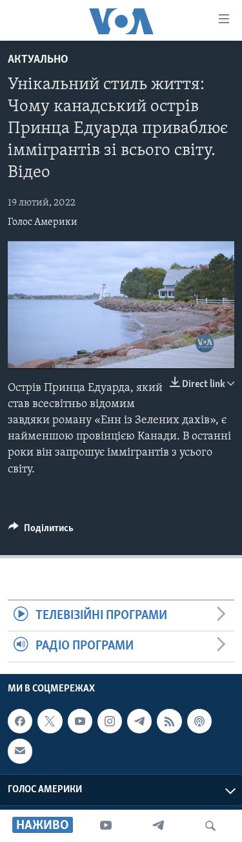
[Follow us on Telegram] (139, 721)
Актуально (38, 60)
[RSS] (169, 721)
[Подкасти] (199, 721)
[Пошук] (210, 826)
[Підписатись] (20, 751)
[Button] (41, 531)
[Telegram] (158, 826)
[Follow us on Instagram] (109, 721)
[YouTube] (106, 826)
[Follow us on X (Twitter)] (49, 721)
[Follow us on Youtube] (80, 721)
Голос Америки (42, 222)
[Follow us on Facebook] (20, 721)
